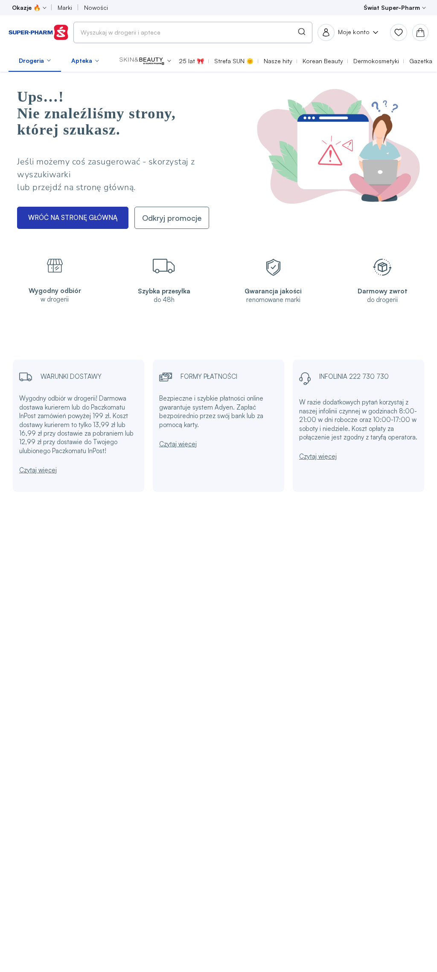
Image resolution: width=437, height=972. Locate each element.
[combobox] (192, 32)
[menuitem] (35, 61)
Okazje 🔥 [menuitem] (26, 7)
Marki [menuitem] (65, 7)
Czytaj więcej (38, 470)
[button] (145, 61)
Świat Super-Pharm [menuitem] (392, 7)
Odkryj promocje (171, 218)
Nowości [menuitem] (96, 7)
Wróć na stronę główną (72, 218)
